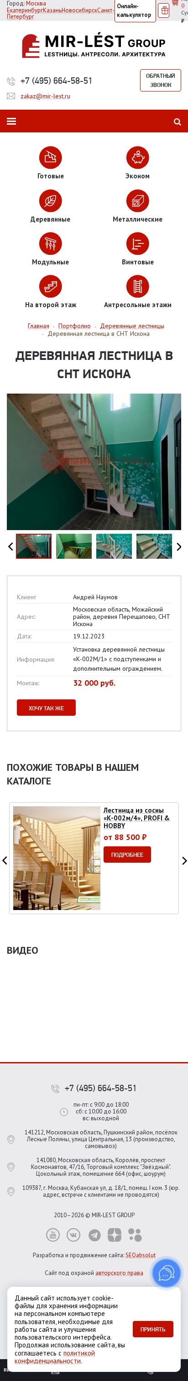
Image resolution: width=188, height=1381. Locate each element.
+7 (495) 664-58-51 (57, 80)
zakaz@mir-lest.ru (45, 96)
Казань (52, 10)
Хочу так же (46, 708)
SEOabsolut (140, 1255)
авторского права (119, 1273)
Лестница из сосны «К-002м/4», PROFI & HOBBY (137, 818)
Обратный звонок (160, 80)
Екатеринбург (25, 10)
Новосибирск (79, 10)
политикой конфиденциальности (55, 1357)
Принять (153, 1329)
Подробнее (127, 854)
